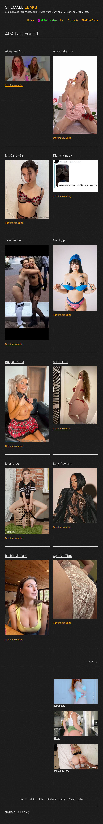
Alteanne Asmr (15, 51)
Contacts (73, 20)
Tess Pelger (13, 240)
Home (30, 20)
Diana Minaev (62, 155)
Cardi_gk (59, 240)
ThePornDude (90, 20)
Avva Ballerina (63, 51)
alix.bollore (60, 362)
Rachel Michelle (16, 556)
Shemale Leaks (17, 812)
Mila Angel (12, 463)
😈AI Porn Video (47, 20)
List (62, 20)
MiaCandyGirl (14, 155)
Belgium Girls (14, 362)
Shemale (21, 7)
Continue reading (14, 85)
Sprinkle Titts (62, 556)
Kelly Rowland (63, 463)
